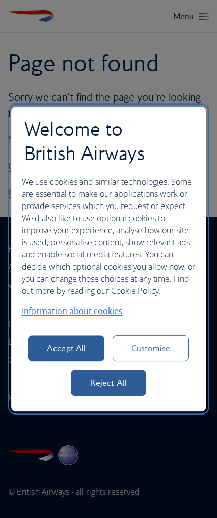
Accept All (66, 348)
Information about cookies (72, 311)
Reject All (108, 383)
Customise (151, 348)
